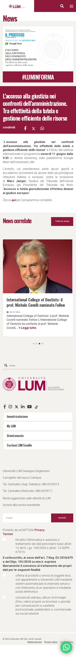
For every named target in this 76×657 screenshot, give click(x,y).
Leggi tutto (28, 328)
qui (13, 200)
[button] (33, 343)
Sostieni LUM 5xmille (19, 445)
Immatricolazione (17, 416)
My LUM (11, 426)
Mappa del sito (34, 642)
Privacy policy (51, 642)
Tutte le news (62, 221)
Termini (8, 534)
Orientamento (15, 435)
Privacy (39, 530)
